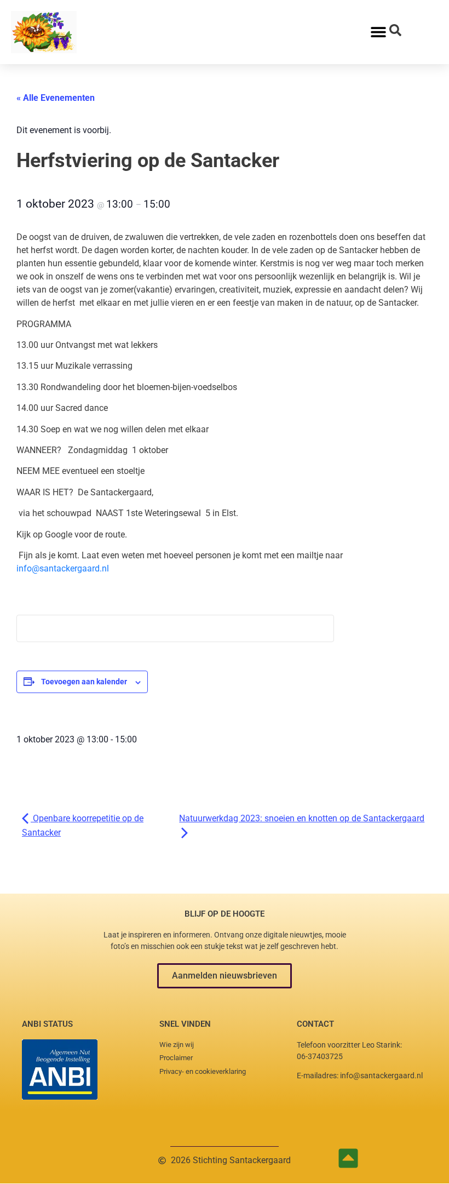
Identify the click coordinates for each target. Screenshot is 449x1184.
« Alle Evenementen (55, 98)
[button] (224, 975)
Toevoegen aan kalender (84, 681)
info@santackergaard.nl (62, 568)
